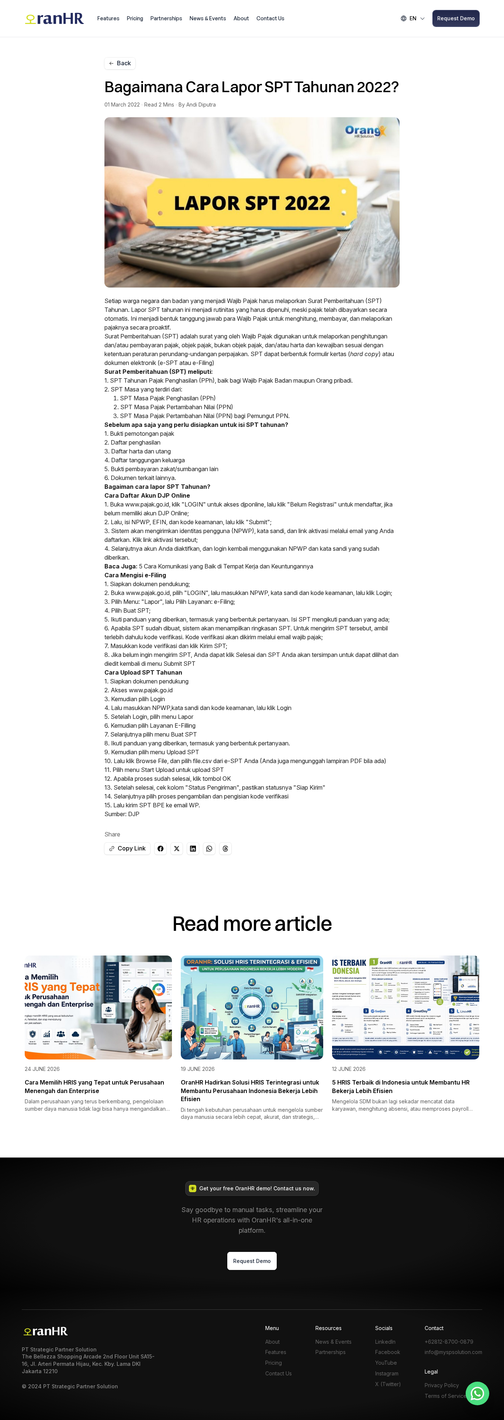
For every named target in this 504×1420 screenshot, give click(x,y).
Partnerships (166, 18)
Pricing (135, 18)
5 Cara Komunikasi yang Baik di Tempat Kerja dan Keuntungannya (226, 566)
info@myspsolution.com (453, 1352)
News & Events (208, 18)
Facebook (387, 1352)
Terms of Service (446, 1396)
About (241, 18)
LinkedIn (385, 1342)
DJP (133, 814)
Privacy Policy (442, 1385)
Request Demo (456, 18)
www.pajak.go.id (147, 504)
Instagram (386, 1374)
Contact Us (270, 18)
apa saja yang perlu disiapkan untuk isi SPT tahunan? (209, 424)
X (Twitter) (388, 1384)
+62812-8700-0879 (449, 1342)
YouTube (386, 1363)
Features (108, 18)
